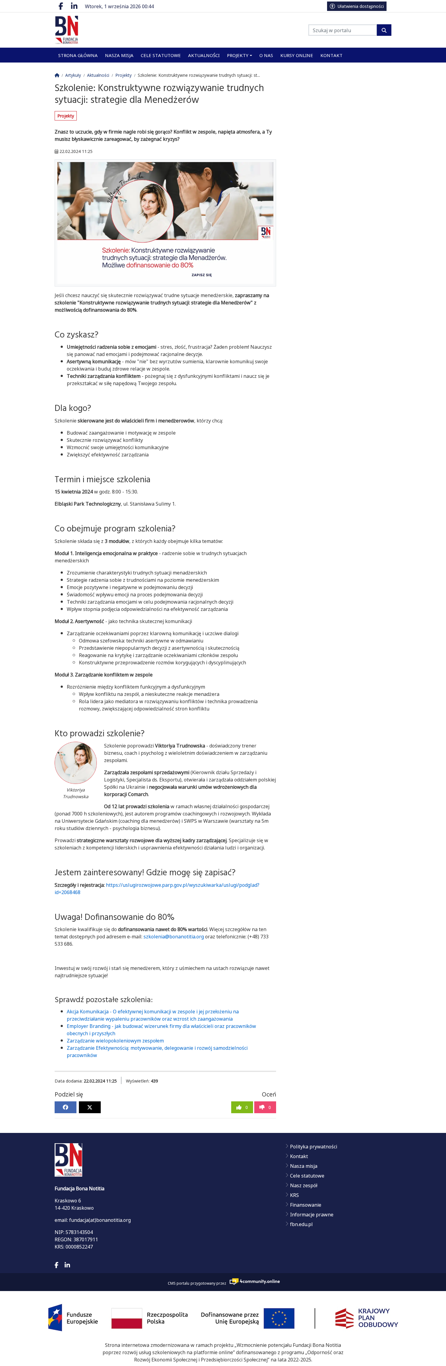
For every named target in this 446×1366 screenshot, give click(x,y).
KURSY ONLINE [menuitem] (296, 55)
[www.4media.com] (253, 1281)
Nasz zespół (303, 1185)
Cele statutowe (307, 1175)
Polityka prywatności (313, 1146)
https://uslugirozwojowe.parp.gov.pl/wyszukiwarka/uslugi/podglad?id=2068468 (157, 888)
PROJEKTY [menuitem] (237, 55)
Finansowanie (305, 1204)
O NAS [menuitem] (266, 55)
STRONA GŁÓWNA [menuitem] (78, 55)
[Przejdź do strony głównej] (85, 30)
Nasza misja (303, 1166)
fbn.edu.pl (301, 1224)
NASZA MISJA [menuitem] (119, 55)
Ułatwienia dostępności (361, 6)
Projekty (65, 115)
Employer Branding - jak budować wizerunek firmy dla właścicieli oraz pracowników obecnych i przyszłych (161, 1029)
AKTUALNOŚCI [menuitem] (204, 55)
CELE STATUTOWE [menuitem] (161, 55)
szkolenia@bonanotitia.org (174, 936)
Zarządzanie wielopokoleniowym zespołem (115, 1040)
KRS (294, 1195)
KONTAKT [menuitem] (331, 55)
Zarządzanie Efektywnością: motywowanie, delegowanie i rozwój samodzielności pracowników (157, 1051)
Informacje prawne (311, 1214)
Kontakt (299, 1156)
